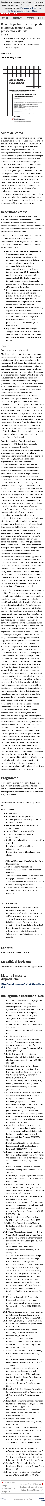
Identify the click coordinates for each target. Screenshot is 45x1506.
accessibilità (3, 1500)
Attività (30, 18)
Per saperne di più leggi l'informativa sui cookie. (24, 9)
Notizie (5, 18)
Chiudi (35, 10)
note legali (41, 1498)
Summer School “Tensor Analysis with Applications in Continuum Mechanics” (31, 1487)
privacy (43, 1500)
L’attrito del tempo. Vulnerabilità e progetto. (8, 1487)
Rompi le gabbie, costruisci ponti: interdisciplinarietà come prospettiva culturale (21, 27)
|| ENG (40, 18)
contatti (2, 1498)
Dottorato (17, 18)
